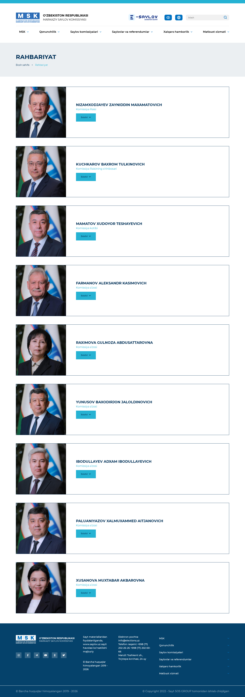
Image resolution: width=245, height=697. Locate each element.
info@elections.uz (129, 640)
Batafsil (84, 117)
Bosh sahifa (22, 64)
